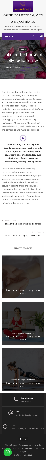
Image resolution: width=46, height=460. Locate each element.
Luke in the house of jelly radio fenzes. (23, 292)
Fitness (21, 333)
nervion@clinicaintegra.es (27, 415)
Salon (23, 50)
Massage (21, 380)
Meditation (29, 333)
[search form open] (33, 36)
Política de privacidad (23, 455)
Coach (14, 333)
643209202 (26, 401)
